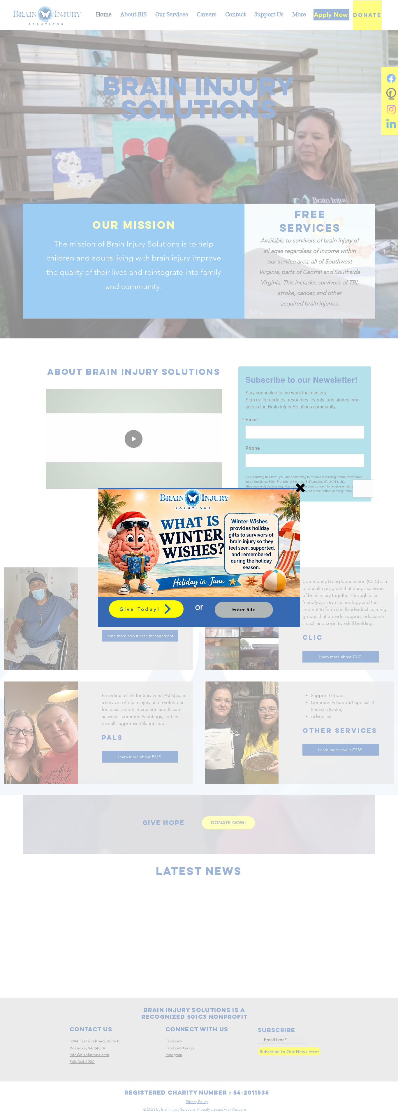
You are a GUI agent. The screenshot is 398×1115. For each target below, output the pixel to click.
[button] (300, 487)
